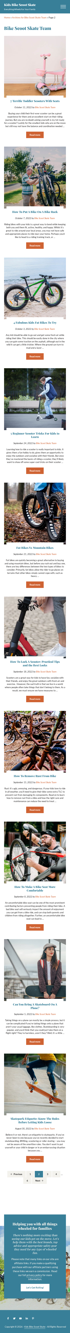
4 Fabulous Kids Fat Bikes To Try (35, 322)
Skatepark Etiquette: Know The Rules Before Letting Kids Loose (35, 1120)
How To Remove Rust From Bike (35, 776)
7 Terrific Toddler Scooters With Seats (35, 101)
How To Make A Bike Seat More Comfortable (34, 888)
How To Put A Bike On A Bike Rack (35, 212)
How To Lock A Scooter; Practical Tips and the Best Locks (35, 663)
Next (37, 1180)
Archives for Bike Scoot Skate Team (29, 17)
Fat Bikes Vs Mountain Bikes (35, 547)
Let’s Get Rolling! (35, 1287)
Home (7, 17)
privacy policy (34, 1275)
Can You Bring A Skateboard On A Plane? (35, 1006)
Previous (18, 1174)
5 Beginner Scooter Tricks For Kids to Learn (35, 435)
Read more (37, 135)
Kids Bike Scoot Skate (20, 5)
